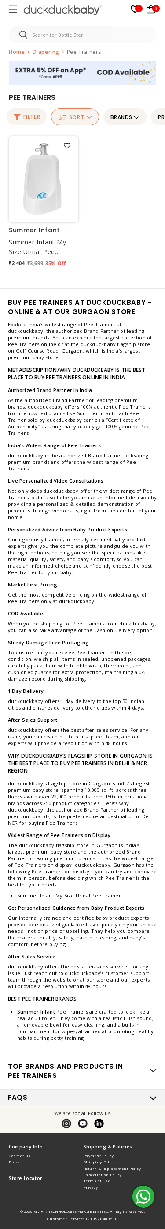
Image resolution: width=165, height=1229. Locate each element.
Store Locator (25, 1178)
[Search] (23, 34)
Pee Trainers (84, 52)
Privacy (91, 1187)
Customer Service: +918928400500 (82, 1218)
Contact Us (20, 1155)
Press (14, 1161)
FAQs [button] (17, 1097)
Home (17, 52)
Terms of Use (97, 1180)
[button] (14, 10)
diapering (47, 52)
